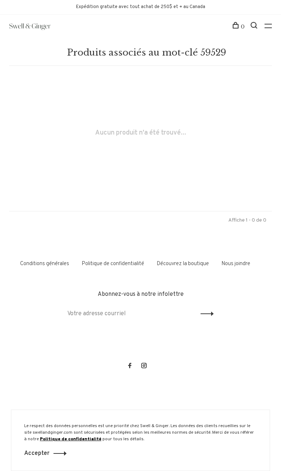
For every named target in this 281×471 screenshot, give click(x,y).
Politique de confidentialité (113, 263)
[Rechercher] (255, 26)
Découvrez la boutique (183, 263)
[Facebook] (129, 366)
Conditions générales (44, 263)
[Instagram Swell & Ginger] (143, 366)
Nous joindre (235, 263)
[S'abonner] (205, 314)
